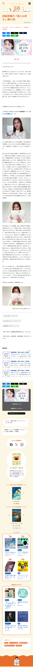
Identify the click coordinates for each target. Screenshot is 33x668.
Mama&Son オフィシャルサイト (11, 321)
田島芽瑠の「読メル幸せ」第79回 (20, 361)
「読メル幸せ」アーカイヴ (9, 316)
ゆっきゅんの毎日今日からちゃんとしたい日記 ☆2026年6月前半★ (10, 553)
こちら (29, 332)
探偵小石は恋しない (9, 645)
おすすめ (10, 11)
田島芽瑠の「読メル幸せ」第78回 (20, 370)
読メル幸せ (18, 11)
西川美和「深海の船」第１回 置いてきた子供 (23, 626)
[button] (9, 493)
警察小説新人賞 (23, 643)
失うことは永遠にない (16, 27)
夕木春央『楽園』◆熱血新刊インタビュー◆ (10, 576)
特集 (19, 573)
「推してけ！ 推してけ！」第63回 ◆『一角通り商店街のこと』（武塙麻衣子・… (10, 604)
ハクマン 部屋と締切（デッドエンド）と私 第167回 (23, 553)
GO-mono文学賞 (13, 643)
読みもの (7, 550)
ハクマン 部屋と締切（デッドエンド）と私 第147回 (15, 421)
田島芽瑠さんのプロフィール (10, 326)
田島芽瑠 (26, 27)
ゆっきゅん (18, 645)
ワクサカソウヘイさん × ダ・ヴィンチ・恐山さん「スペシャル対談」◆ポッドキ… (23, 576)
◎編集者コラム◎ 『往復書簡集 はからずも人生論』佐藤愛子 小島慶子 (14, 430)
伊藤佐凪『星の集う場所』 (23, 602)
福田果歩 (5, 29)
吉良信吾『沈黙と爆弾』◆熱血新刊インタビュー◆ (10, 627)
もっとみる (15, 528)
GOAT (6, 643)
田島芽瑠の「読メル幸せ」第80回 (20, 352)
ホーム (4, 11)
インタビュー (7, 573)
